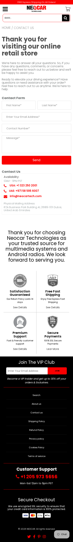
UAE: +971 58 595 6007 (24, 191)
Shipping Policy (36, 421)
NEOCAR (31, 528)
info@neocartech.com (26, 196)
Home (6, 27)
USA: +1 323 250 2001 (23, 185)
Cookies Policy (36, 447)
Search (36, 395)
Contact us (36, 412)
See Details (20, 307)
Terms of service (36, 456)
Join (57, 370)
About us (36, 403)
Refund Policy (36, 430)
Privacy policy (36, 438)
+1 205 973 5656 (39, 476)
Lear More (53, 349)
